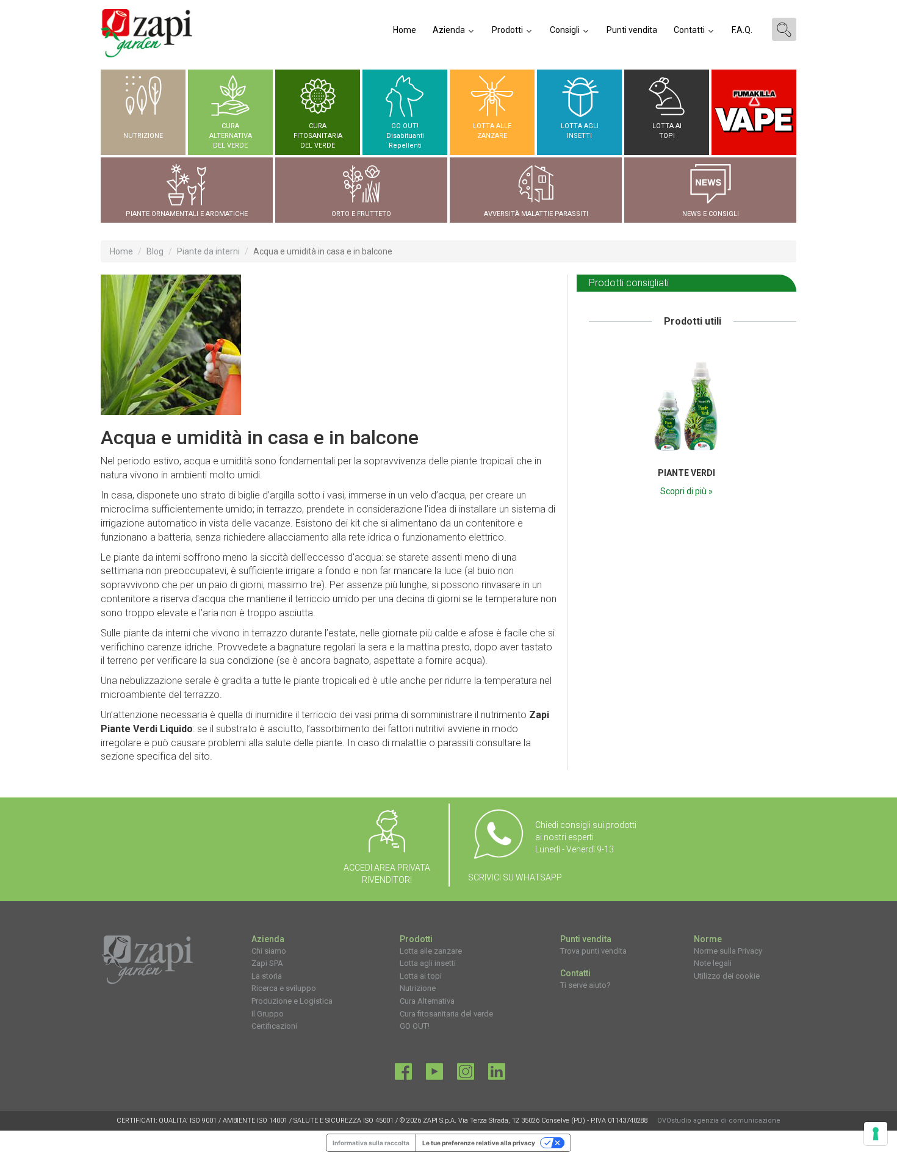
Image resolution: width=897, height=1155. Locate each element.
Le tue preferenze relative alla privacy (478, 1142)
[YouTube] (434, 1074)
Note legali (713, 963)
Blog (155, 251)
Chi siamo (268, 950)
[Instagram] (465, 1074)
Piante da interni (208, 251)
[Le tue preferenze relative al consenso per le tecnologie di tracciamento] (875, 1133)
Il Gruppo (267, 1013)
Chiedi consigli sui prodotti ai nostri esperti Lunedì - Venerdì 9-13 (585, 837)
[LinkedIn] (496, 1074)
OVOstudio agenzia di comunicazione (718, 1120)
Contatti (690, 30)
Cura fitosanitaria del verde (446, 1013)
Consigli (566, 30)
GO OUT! (415, 1026)
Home (404, 30)
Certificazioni (274, 1026)
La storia (266, 975)
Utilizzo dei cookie (727, 975)
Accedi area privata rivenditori (387, 874)
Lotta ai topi (421, 975)
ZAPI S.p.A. (439, 1120)
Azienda (450, 30)
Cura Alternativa (427, 1001)
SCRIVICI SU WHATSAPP (515, 877)
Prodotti (508, 30)
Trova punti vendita (593, 950)
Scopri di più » (686, 491)
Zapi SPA (267, 963)
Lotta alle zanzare (431, 950)
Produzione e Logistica (292, 1001)
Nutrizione (418, 988)
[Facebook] (403, 1074)
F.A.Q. (742, 30)
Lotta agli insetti (428, 963)
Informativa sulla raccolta (371, 1142)
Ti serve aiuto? (585, 985)
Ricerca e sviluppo (283, 988)
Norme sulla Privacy (728, 950)
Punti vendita (632, 30)
